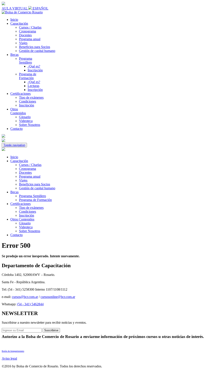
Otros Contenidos (18, 111)
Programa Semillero (25, 60)
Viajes (23, 43)
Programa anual (29, 39)
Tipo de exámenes (31, 97)
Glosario (25, 117)
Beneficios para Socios (34, 47)
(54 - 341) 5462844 (30, 304)
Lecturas (33, 86)
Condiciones (27, 101)
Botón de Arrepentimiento (13, 351)
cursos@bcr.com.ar (25, 297)
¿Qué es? (34, 66)
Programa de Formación (27, 76)
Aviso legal (9, 358)
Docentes (25, 35)
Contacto (16, 128)
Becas (14, 54)
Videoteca (26, 121)
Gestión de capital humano (37, 51)
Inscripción (35, 70)
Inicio (14, 19)
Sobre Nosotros (29, 125)
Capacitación (19, 23)
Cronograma (27, 31)
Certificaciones (20, 93)
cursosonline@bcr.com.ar (58, 297)
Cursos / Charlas (30, 27)
